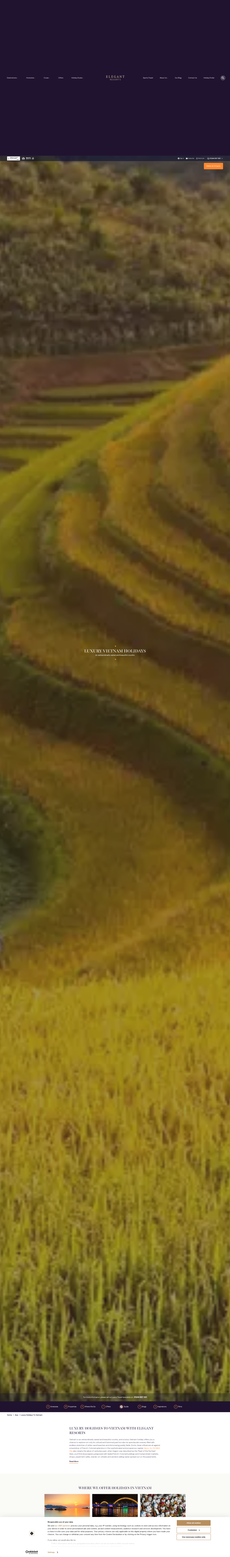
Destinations (12, 78)
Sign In (182, 158)
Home (9, 1415)
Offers (60, 78)
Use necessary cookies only (193, 1537)
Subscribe (191, 158)
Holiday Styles (78, 78)
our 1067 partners (62, 1526)
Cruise (47, 78)
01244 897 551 (215, 158)
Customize (192, 1530)
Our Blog (178, 78)
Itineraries (30, 78)
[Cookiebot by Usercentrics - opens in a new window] (31, 1552)
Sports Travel (148, 78)
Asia (16, 1415)
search (223, 78)
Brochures (201, 158)
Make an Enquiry (214, 166)
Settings (51, 1552)
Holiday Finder (209, 78)
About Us (164, 78)
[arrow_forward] (67, 1507)
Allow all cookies (194, 1523)
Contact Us (192, 78)
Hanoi (146, 1448)
